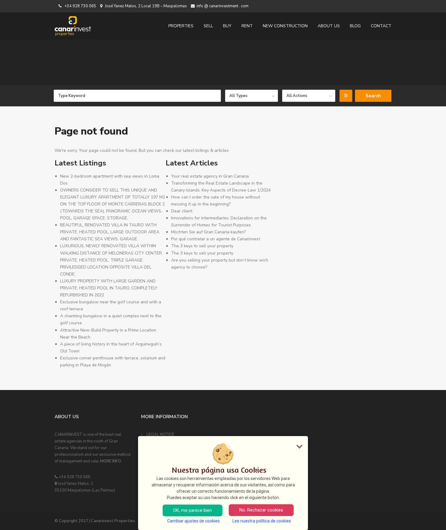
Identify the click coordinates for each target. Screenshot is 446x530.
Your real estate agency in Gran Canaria (210, 176)
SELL (208, 26)
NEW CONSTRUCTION (285, 26)
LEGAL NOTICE (160, 434)
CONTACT (381, 26)
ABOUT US (329, 26)
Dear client (181, 211)
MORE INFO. (111, 461)
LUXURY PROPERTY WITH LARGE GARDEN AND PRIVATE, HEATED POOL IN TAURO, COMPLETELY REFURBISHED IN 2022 (108, 288)
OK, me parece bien (192, 510)
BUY (227, 26)
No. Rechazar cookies (261, 510)
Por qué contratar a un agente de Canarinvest (215, 239)
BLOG (355, 26)
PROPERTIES (181, 26)
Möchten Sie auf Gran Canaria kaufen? (208, 232)
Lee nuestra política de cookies (261, 520)
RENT (247, 26)
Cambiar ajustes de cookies (193, 520)
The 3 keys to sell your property (202, 246)
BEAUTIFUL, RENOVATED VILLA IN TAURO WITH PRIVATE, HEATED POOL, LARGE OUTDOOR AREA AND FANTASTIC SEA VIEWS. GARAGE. (109, 232)
